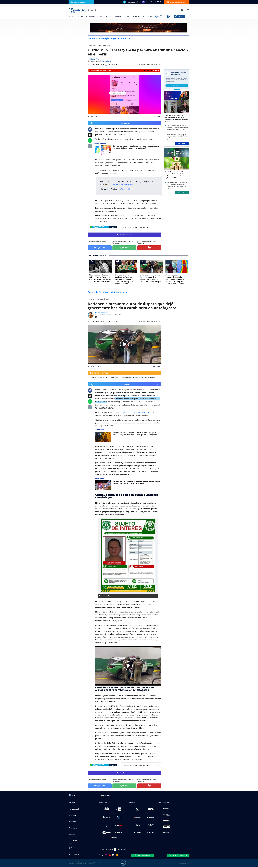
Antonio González (101, 313)
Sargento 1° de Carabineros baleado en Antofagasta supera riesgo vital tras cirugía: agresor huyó (137, 482)
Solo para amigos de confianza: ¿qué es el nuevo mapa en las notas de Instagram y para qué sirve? (136, 147)
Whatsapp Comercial (143, 855)
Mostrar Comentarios (124, 235)
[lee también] (103, 150)
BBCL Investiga (136, 16)
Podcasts (72, 16)
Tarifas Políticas (74, 854)
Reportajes (73, 841)
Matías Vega (94, 59)
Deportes (109, 16)
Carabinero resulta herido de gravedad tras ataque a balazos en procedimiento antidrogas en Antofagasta (135, 434)
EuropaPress (106, 61)
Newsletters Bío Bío (132, 2)
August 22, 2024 (128, 189)
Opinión (126, 16)
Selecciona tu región (78, 2)
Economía (100, 16)
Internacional (90, 16)
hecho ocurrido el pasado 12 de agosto (135, 412)
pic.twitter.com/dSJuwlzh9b (121, 184)
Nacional (80, 16)
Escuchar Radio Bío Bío (177, 2)
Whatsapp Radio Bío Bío (179, 855)
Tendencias (118, 16)
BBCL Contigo (147, 16)
